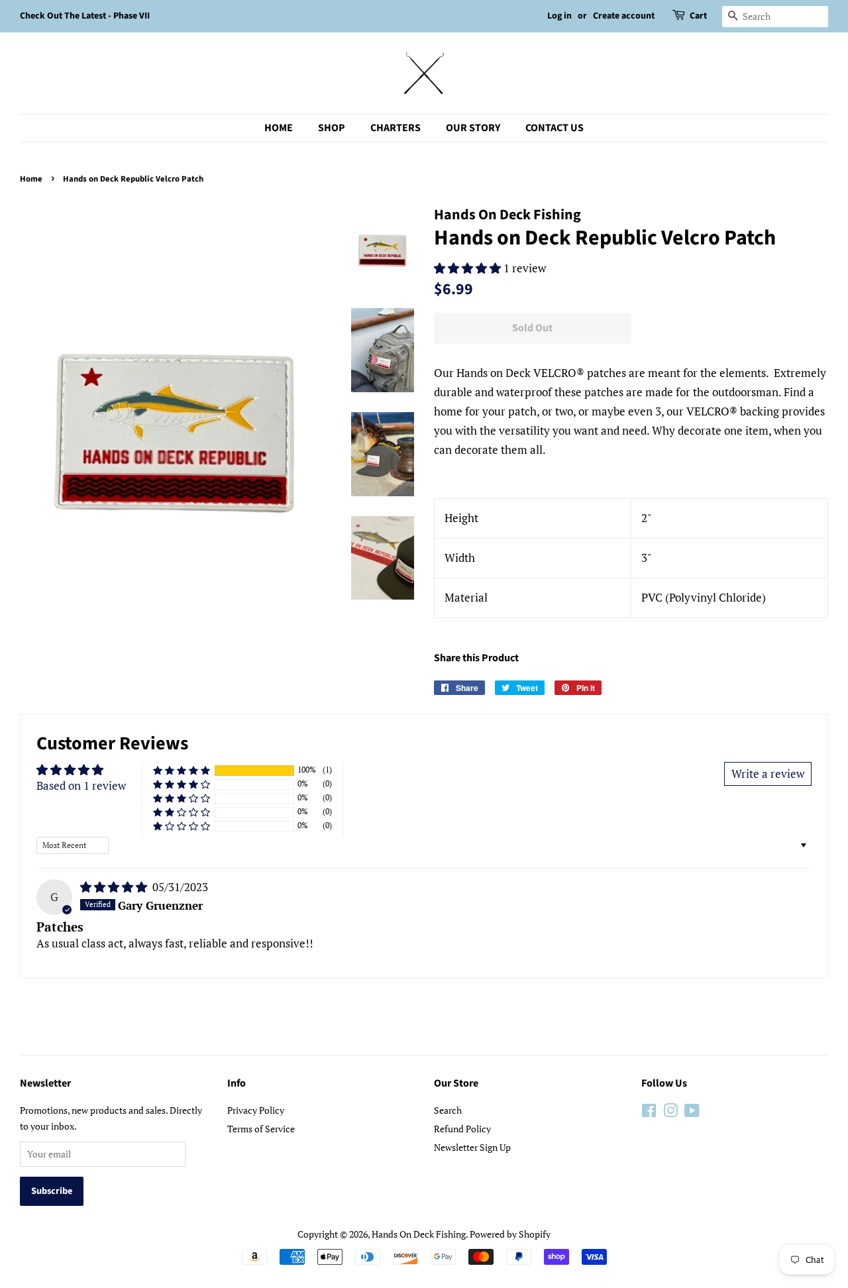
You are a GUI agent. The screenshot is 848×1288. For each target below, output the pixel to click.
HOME (278, 128)
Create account (624, 16)
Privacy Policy (255, 1110)
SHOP (331, 128)
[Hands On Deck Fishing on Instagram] (670, 1112)
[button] (469, 268)
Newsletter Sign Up (472, 1147)
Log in (559, 16)
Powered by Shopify (510, 1234)
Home (31, 179)
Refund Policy (462, 1128)
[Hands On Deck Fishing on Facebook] (649, 1112)
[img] (115, 886)
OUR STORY (473, 128)
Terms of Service (261, 1128)
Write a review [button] (767, 773)
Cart (698, 16)
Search (448, 1110)
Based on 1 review (81, 785)
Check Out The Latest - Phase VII (85, 16)
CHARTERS (395, 128)
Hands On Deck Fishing (419, 1234)
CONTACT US (554, 128)
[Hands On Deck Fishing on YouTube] (692, 1112)
